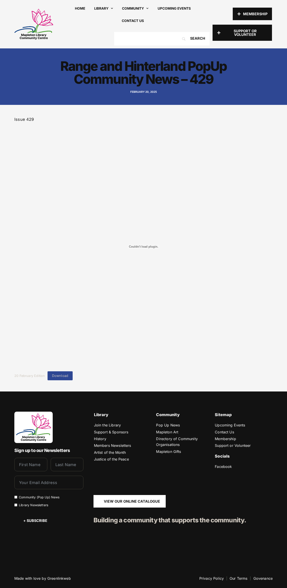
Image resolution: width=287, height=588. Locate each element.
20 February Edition (29, 376)
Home (80, 8)
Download (60, 376)
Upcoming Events (174, 8)
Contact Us (133, 21)
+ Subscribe (35, 520)
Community (133, 8)
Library (101, 8)
